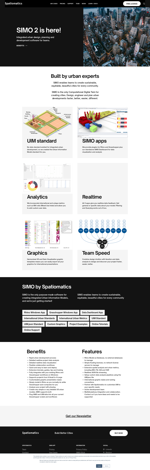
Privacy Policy (81, 449)
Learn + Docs (93, 3)
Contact (25, 452)
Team (77, 3)
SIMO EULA (80, 452)
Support (70, 3)
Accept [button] (99, 466)
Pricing (62, 3)
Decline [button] (106, 466)
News (84, 3)
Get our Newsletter (78, 416)
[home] (13, 3)
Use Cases (53, 3)
